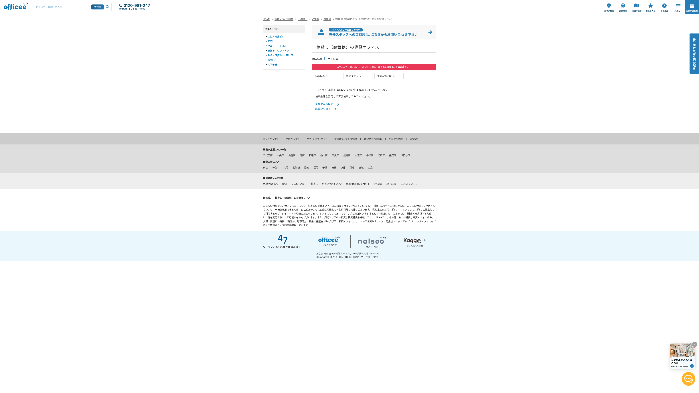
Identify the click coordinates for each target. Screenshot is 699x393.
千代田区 (268, 155)
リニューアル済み (277, 45)
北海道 (296, 167)
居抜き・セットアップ (279, 50)
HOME (266, 19)
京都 (343, 167)
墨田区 (392, 155)
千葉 (324, 167)
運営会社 (414, 139)
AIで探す (98, 6)
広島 (370, 167)
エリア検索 (609, 4)
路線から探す (323, 108)
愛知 (306, 167)
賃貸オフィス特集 (284, 19)
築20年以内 (352, 76)
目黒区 (335, 155)
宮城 (361, 167)
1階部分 (272, 60)
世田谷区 (405, 155)
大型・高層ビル (276, 36)
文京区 (358, 155)
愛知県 (315, 19)
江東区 (381, 155)
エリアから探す (324, 104)
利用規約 (354, 257)
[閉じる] (694, 344)
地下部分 (272, 64)
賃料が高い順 (384, 76)
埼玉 (333, 167)
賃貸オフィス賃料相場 (345, 139)
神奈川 (275, 167)
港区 (302, 155)
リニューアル (297, 183)
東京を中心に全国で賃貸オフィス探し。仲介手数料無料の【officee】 (348, 253)
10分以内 (320, 76)
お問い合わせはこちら (692, 5)
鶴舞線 (327, 19)
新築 (270, 41)
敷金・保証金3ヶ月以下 (280, 55)
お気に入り (650, 4)
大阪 (286, 167)
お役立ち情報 (396, 139)
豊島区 (346, 155)
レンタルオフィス (408, 183)
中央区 (280, 155)
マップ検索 (637, 4)
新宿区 (312, 155)
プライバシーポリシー (371, 257)
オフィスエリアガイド (317, 139)
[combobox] (72, 7)
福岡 (315, 167)
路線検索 (622, 2)
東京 (265, 167)
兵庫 (352, 167)
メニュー (677, 2)
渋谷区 (291, 155)
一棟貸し (302, 19)
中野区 (369, 155)
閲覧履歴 (664, 2)
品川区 (323, 155)
